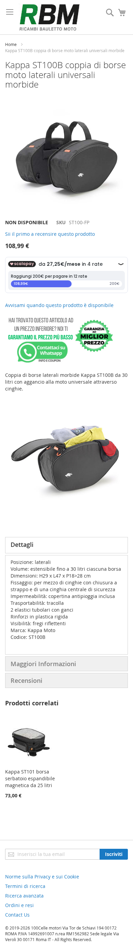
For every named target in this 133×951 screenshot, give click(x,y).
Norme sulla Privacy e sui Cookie (42, 876)
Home (11, 44)
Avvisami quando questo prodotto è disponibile (59, 305)
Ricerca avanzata (24, 895)
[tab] (66, 545)
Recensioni (26, 680)
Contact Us (17, 914)
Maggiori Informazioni (43, 664)
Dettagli (22, 544)
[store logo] (49, 17)
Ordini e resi (19, 905)
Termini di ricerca (25, 886)
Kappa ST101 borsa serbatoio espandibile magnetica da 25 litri (30, 778)
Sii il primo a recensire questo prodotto (50, 234)
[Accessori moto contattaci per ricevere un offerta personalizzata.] (59, 361)
